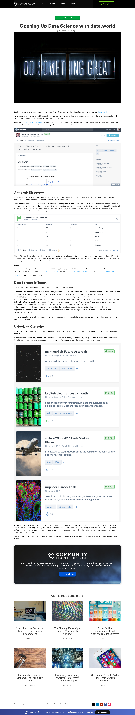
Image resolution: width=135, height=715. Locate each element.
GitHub (55, 271)
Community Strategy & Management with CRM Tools (30, 677)
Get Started (106, 3)
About (40, 4)
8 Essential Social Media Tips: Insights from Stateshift (105, 677)
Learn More (68, 574)
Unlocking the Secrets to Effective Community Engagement (30, 631)
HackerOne (109, 271)
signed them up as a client (33, 122)
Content (62, 4)
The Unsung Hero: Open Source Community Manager (67, 631)
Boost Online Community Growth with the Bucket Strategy (105, 631)
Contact (72, 4)
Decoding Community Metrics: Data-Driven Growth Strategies (67, 677)
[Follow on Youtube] (101, 704)
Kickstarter (74, 271)
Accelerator (51, 4)
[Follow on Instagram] (109, 704)
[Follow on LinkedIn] (97, 704)
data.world (102, 112)
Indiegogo (85, 271)
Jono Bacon (62, 31)
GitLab (47, 271)
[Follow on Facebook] (105, 704)
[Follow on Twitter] (93, 704)
